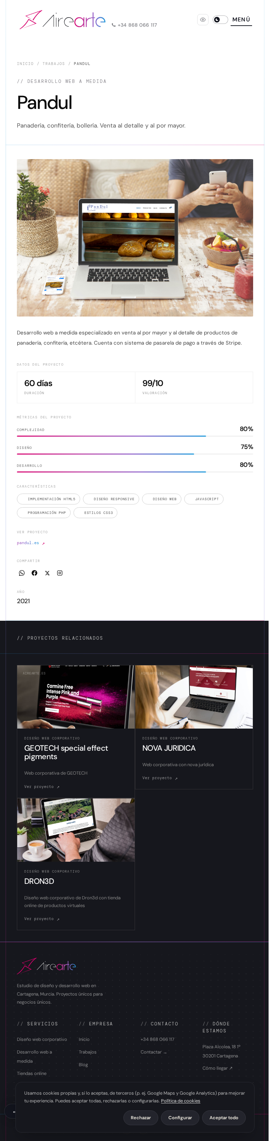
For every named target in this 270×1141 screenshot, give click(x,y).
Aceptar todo (224, 1118)
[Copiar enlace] (60, 573)
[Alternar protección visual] (202, 19)
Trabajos (54, 63)
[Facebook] (34, 573)
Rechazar (141, 1118)
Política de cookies (180, 1101)
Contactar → (154, 1052)
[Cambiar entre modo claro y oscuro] (220, 19)
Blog (83, 1065)
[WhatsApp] (22, 573)
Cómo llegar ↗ (217, 1068)
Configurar (180, 1118)
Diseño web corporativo (42, 1039)
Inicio (25, 63)
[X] (47, 573)
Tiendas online (31, 1073)
